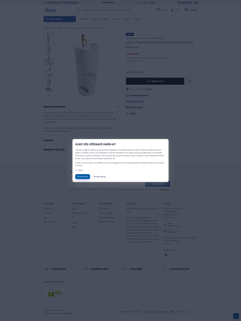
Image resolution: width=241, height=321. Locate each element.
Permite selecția (100, 176)
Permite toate (82, 176)
